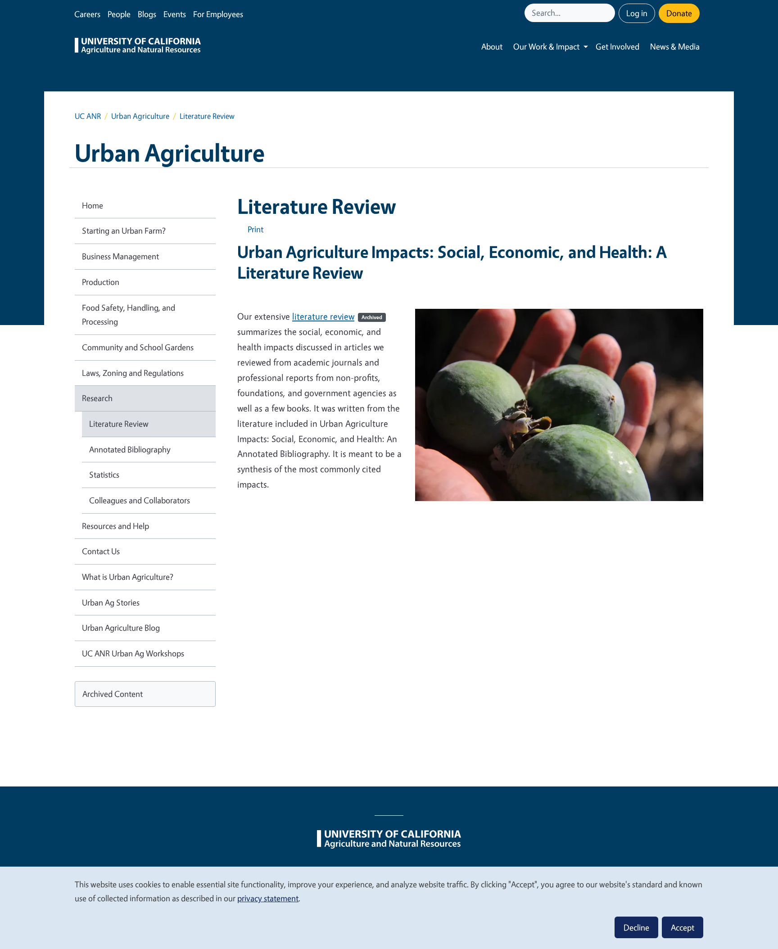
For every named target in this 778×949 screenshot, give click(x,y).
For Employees (218, 14)
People (119, 14)
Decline (636, 927)
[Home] (138, 47)
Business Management (120, 256)
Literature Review (119, 423)
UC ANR (88, 116)
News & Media (675, 46)
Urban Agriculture (140, 116)
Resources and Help (115, 525)
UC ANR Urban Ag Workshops (133, 653)
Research (97, 398)
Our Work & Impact (546, 46)
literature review (337, 316)
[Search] (609, 13)
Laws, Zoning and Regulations (133, 372)
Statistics (104, 474)
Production (100, 281)
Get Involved (617, 46)
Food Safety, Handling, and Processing (128, 314)
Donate (679, 13)
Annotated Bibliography (130, 449)
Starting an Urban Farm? (124, 230)
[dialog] (389, 907)
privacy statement (268, 898)
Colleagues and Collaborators (139, 500)
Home (92, 205)
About (491, 46)
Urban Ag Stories (111, 602)
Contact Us (101, 551)
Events (174, 14)
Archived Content (112, 693)
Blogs (147, 14)
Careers (87, 14)
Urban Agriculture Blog (121, 627)
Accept (682, 927)
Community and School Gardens (138, 347)
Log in (636, 13)
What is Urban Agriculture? (127, 576)
